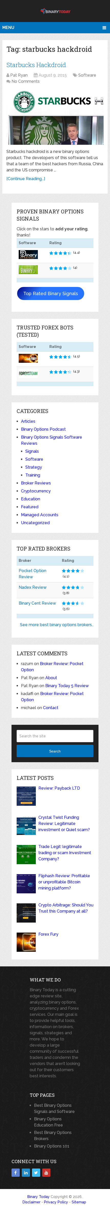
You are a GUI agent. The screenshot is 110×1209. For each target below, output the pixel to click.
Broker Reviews (36, 483)
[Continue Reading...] (25, 178)
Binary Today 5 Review (67, 685)
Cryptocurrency (36, 491)
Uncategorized (35, 522)
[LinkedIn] (26, 1173)
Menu (8, 27)
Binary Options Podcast (43, 429)
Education (30, 499)
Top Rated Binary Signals (50, 293)
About (51, 677)
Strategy (33, 467)
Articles (28, 421)
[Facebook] (16, 1173)
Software (87, 75)
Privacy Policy (56, 1202)
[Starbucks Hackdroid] (55, 117)
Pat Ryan (19, 75)
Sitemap (79, 1202)
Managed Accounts (39, 514)
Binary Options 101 (51, 1146)
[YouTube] (46, 1173)
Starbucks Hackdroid (36, 65)
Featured (29, 506)
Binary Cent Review (37, 603)
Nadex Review (33, 587)
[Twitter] (36, 1173)
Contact (50, 707)
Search (55, 751)
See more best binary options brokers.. (56, 624)
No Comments (26, 81)
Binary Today (38, 1197)
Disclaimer (31, 1202)
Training (32, 475)
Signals (32, 451)
